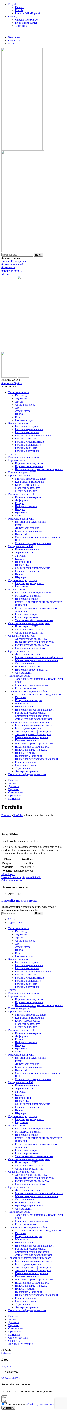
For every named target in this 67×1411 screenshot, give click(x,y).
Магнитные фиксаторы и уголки (34, 743)
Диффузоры (22, 500)
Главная (6, 815)
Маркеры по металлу (27, 487)
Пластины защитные (27, 666)
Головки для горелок (27, 549)
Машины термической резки (32, 685)
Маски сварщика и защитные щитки (36, 660)
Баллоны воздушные (27, 450)
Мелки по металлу (26, 490)
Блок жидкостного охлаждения (33, 725)
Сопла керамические (27, 571)
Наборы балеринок (26, 506)
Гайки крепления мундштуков (33, 592)
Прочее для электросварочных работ (36, 758)
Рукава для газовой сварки (30, 712)
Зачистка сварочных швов (30, 478)
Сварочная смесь (25, 404)
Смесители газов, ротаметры (32, 715)
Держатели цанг (24, 552)
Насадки (20, 509)
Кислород (21, 395)
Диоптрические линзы (28, 654)
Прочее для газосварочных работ (34, 709)
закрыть (6, 1352)
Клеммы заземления (27, 740)
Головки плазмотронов (28, 497)
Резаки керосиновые (27, 617)
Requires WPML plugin (28, 13)
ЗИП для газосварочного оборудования (38, 694)
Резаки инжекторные (27, 614)
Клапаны (20, 697)
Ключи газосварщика (27, 484)
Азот (18, 407)
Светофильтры (23, 672)
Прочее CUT (22, 512)
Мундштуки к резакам (28, 595)
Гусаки (19, 524)
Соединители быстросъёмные (32, 567)
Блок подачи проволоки (29, 728)
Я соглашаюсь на (35, 1404)
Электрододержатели (27, 771)
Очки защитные (24, 663)
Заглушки (20, 555)
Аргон (19, 401)
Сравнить (14, 1340)
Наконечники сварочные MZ (32, 746)
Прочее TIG (22, 564)
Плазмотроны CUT (26, 626)
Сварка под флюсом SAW (30, 648)
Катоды (19, 503)
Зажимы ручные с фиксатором (33, 731)
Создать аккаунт (10, 1377)
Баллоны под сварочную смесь (33, 435)
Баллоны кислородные (28, 426)
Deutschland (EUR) (26, 22)
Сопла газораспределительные (33, 543)
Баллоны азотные (25, 438)
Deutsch (19, 7)
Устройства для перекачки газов (34, 718)
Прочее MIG (22, 534)
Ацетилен (21, 398)
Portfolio (18, 815)
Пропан (19, 413)
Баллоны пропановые (28, 444)
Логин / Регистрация (20, 1343)
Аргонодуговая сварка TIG (31, 638)
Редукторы (21, 586)
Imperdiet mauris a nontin (19, 900)
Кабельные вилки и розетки (31, 737)
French (19, 10)
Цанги (19, 574)
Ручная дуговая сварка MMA (32, 644)
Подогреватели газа (26, 706)
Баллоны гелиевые (26, 447)
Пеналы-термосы (25, 752)
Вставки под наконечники (30, 521)
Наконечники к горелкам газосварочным (39, 469)
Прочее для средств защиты (31, 669)
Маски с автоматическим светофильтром (39, 657)
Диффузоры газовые (27, 527)
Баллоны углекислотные (29, 441)
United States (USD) (26, 19)
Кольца (19, 558)
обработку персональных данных (45, 1404)
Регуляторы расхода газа (29, 583)
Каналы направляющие (29, 530)
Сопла (19, 515)
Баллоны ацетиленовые (29, 429)
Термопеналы (23, 768)
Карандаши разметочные (29, 481)
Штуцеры (20, 577)
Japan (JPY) (21, 25)
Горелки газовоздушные (29, 463)
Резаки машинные (25, 688)
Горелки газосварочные (29, 466)
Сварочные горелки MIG (29, 629)
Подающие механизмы (28, 755)
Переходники (23, 561)
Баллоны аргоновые (27, 432)
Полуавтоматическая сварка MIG (34, 641)
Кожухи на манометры (28, 700)
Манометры (22, 703)
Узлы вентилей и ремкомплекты (34, 620)
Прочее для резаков (26, 598)
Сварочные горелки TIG (29, 632)
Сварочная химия (25, 765)
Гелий (18, 417)
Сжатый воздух (24, 420)
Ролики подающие (26, 762)
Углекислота (22, 410)
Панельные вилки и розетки (31, 749)
